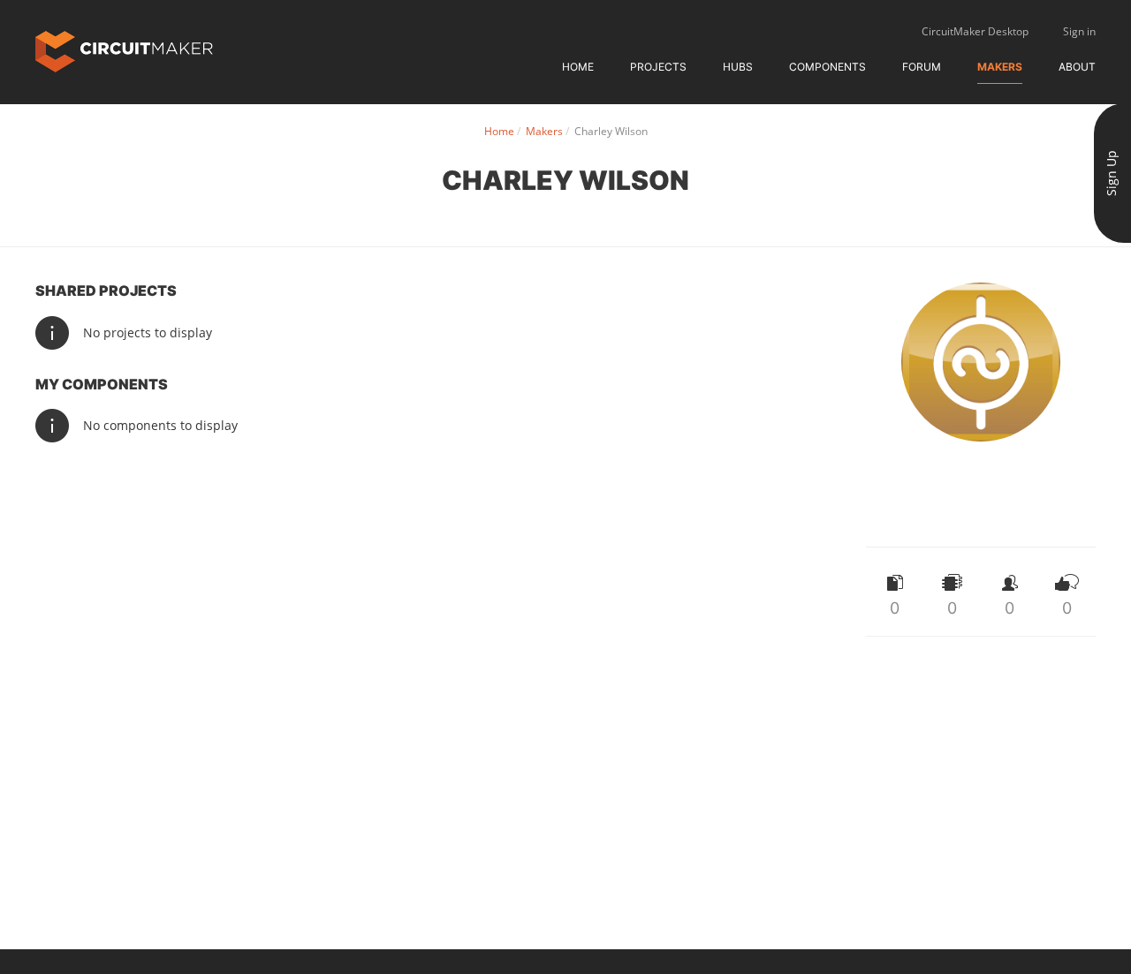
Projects (658, 66)
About (1077, 66)
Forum (921, 66)
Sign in (1079, 31)
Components (827, 66)
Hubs (738, 66)
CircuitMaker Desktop (975, 31)
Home (578, 66)
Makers (999, 66)
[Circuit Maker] (124, 50)
